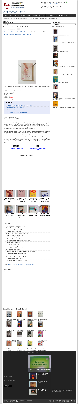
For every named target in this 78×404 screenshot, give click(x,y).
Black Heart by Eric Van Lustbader (15, 107)
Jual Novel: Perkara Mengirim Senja (60, 82)
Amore (8, 31)
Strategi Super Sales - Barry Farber (60, 51)
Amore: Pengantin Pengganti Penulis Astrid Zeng (18, 34)
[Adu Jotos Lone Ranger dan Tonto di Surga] (9, 193)
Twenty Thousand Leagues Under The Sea (16, 256)
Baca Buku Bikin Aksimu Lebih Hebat (69, 401)
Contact (17, 15)
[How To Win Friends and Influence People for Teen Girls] (21, 193)
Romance (28, 31)
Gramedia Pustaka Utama (19, 31)
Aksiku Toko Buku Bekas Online (18, 400)
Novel (25, 31)
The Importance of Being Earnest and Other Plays (18, 240)
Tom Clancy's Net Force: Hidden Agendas (17, 112)
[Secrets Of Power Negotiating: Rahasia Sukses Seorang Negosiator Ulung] (44, 193)
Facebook (34, 15)
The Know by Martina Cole (13, 110)
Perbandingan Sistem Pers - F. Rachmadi (33, 200)
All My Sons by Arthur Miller (12, 244)
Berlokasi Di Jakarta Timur (71, 400)
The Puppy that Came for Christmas (14, 255)
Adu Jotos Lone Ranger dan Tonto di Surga (9, 200)
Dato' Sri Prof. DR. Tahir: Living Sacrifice (9, 215)
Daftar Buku (6, 18)
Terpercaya (64, 400)
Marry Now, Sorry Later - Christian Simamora (17, 233)
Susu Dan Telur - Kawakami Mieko (14, 229)
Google (60, 401)
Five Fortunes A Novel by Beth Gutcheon (16, 253)
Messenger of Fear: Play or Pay (13, 246)
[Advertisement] (27, 48)
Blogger (56, 401)
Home (5, 15)
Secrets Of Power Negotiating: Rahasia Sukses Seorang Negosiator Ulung (44, 201)
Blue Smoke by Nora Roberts (13, 249)
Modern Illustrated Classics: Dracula (14, 258)
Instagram (41, 15)
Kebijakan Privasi (53, 18)
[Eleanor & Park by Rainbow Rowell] (33, 208)
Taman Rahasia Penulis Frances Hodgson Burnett (63, 74)
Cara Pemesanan (25, 15)
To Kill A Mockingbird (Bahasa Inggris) (61, 35)
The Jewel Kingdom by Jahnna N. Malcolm (16, 260)
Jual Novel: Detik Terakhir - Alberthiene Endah (63, 58)
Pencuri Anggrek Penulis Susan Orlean (15, 226)
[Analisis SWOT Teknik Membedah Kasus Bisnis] (44, 208)
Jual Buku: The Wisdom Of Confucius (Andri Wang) (64, 107)
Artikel (51, 15)
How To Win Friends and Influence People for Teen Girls (21, 200)
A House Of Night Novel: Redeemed (14, 235)
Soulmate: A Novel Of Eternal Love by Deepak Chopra (21, 215)
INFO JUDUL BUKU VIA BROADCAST (19, 18)
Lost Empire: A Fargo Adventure (13, 231)
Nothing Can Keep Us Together (13, 238)
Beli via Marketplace (60, 15)
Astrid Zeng (12, 31)
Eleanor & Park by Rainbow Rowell (33, 214)
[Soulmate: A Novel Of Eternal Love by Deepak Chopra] (21, 208)
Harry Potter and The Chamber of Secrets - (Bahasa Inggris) (20, 251)
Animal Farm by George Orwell (13, 237)
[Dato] (9, 208)
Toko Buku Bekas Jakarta (56, 400)
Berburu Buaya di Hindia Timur (13, 227)
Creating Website (11, 401)
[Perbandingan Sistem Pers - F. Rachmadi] (33, 193)
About (10, 15)
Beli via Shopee (43, 18)
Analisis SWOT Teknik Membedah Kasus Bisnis (45, 215)
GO (18, 29)
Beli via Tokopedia (34, 18)
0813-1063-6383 (54, 3)
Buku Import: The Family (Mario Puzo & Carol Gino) (64, 66)
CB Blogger (18, 401)
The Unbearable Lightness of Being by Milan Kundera (20, 105)
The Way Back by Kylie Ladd (13, 242)
